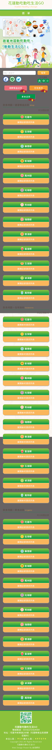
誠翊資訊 (36, 747)
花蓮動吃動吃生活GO (26, 744)
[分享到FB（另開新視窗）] (6, 79)
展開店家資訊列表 (26, 122)
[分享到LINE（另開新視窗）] (12, 79)
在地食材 (38, 87)
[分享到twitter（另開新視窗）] (19, 79)
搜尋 (43, 72)
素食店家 (26, 96)
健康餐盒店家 (15, 87)
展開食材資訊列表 (26, 324)
